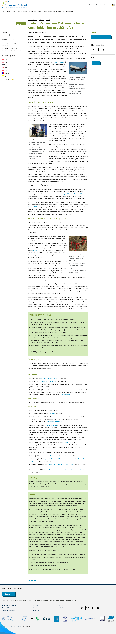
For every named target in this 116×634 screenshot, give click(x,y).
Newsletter (99, 5)
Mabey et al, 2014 (59, 62)
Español (6, 76)
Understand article (21, 23)
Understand (32, 11)
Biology (9, 43)
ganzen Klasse (66, 442)
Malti (5, 68)
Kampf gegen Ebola (51, 425)
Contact (91, 5)
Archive (60, 605)
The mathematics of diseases (49, 378)
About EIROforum (7, 608)
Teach (39, 11)
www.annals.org (65, 395)
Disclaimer (36, 610)
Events (44, 11)
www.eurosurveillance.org (54, 421)
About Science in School (8, 605)
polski (5, 70)
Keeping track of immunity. (49, 381)
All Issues (19, 11)
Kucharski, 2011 (77, 194)
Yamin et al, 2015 (33, 207)
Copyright (36, 605)
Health (14, 43)
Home (3, 11)
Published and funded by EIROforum (11, 626)
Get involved (57, 11)
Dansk (6, 59)
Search (106, 5)
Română (6, 73)
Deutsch (6, 65)
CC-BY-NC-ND (32, 580)
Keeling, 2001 (64, 194)
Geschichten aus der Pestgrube (49, 456)
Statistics (19, 50)
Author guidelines (68, 11)
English (6, 62)
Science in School (32, 20)
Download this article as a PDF (101, 37)
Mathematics (6, 45)
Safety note (37, 608)
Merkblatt (53, 413)
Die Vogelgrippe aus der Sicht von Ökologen (61, 464)
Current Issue (11, 11)
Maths (13, 50)
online (56, 402)
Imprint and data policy (8, 610)
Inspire (25, 11)
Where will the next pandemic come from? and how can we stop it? (64, 470)
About (50, 11)
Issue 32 (48, 20)
